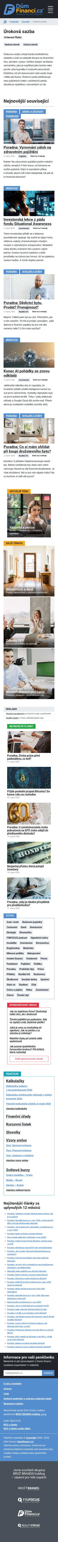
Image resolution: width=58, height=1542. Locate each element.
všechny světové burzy (18, 1190)
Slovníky (26, 21)
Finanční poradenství (15, 714)
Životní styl (23, 995)
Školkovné (12, 979)
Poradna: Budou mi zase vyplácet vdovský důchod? (29, 1347)
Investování (26, 943)
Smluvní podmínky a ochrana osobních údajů (27, 1398)
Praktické (14, 21)
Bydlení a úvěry (32, 271)
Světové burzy (18, 1170)
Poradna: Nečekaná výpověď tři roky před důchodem (29, 1248)
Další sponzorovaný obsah (29, 1058)
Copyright (31, 1437)
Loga (6, 1393)
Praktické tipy (26, 969)
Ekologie (11, 932)
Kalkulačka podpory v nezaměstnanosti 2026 (19, 1088)
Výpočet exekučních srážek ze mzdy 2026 (28, 1103)
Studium (23, 984)
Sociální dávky (29, 979)
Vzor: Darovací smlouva (18, 1145)
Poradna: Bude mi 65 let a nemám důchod (24, 1234)
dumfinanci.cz (25, 1441)
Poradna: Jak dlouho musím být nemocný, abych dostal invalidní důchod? (30, 1318)
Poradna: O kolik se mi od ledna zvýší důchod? (27, 1313)
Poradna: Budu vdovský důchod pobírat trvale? (27, 1309)
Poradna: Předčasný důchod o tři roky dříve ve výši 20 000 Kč (30, 1331)
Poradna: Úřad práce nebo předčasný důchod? (27, 1278)
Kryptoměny (13, 948)
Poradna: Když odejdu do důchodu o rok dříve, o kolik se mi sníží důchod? (29, 1338)
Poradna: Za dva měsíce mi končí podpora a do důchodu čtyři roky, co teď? (27, 1324)
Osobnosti (31, 958)
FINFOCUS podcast (17, 937)
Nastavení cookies (13, 1403)
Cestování (12, 927)
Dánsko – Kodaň (15, 1185)
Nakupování (33, 953)
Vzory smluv (16, 1140)
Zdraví (10, 995)
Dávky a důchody (32, 111)
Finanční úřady (18, 1116)
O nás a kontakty (13, 1383)
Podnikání (12, 116)
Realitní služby (12, 718)
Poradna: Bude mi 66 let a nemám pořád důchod (27, 1275)
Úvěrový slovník (30, 44)
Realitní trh (24, 974)
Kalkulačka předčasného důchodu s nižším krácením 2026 (29, 1096)
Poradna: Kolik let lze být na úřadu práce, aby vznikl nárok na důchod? (29, 1283)
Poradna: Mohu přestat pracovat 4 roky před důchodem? (26, 1290)
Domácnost (36, 927)
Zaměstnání (42, 989)
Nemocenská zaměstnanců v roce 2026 (24, 1302)
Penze (44, 958)
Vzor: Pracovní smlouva (18, 1150)
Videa (29, 989)
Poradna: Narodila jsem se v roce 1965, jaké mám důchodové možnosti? (28, 1296)
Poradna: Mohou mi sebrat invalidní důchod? (26, 1343)
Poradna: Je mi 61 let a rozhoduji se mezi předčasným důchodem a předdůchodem (30, 1266)
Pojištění (25, 963)
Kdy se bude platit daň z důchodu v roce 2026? (26, 1237)
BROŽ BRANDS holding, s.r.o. (31, 1414)
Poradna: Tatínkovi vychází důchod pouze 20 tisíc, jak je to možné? (30, 1215)
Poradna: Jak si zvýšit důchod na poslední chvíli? (28, 1306)
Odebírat (48, 1373)
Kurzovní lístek (18, 1124)
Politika (38, 963)
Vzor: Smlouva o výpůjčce (20, 1155)
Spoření (45, 979)
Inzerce (8, 1388)
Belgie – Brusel (14, 1180)
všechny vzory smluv (17, 1160)
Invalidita (12, 943)
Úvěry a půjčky (14, 989)
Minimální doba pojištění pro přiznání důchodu (26, 1271)
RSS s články (10, 1424)
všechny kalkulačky (16, 1108)
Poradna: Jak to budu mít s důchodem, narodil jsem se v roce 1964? (30, 1228)
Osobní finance (15, 958)
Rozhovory (39, 974)
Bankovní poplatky (32, 922)
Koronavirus (42, 943)
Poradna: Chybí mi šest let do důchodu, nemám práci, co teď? (29, 1242)
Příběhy (11, 974)
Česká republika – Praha (19, 1175)
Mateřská (28, 948)
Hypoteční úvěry (39, 937)
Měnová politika (15, 953)
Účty (33, 984)
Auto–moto (13, 922)
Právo (41, 969)
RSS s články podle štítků (17, 1428)
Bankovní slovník (12, 44)
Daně (23, 927)
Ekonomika (25, 932)
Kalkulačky (15, 1081)
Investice (12, 188)
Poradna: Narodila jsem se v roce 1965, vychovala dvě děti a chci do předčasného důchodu (30, 1221)
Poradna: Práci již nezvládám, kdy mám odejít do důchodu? (27, 1259)
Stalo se (11, 984)
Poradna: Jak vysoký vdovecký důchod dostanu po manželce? (28, 1252)
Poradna (11, 111)
